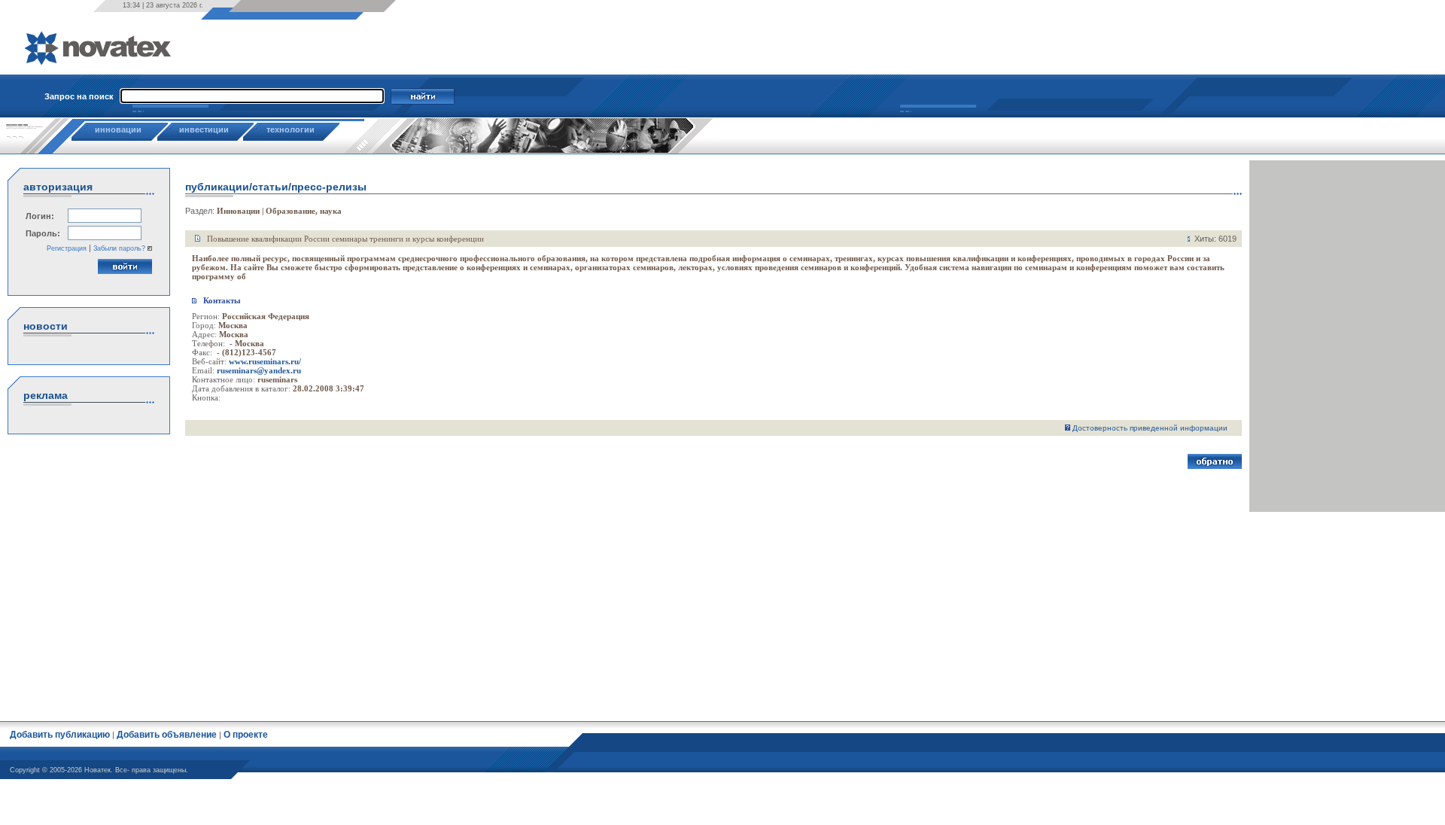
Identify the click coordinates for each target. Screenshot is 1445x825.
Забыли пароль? (119, 248)
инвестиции (204, 129)
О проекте (246, 734)
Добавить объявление (167, 734)
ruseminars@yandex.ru (259, 370)
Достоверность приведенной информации (1149, 428)
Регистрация (67, 248)
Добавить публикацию (60, 734)
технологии (290, 129)
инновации (118, 129)
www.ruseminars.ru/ (265, 361)
